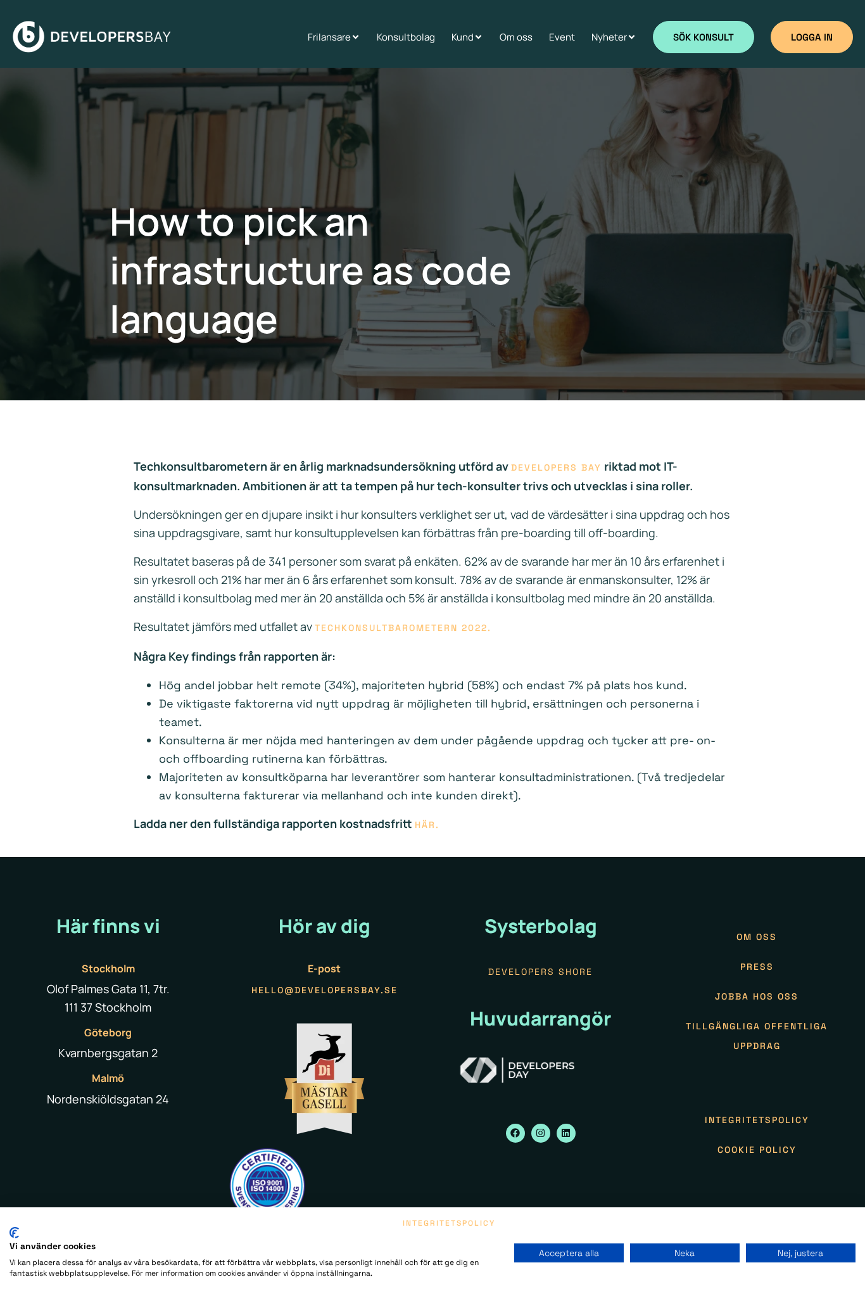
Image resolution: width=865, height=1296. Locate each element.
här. (429, 824)
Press (757, 966)
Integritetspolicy (757, 1120)
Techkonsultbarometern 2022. (403, 627)
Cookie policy (757, 1149)
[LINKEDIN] (566, 1133)
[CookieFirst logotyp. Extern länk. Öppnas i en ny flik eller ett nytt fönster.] (14, 1232)
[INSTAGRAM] (540, 1133)
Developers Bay (556, 467)
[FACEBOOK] (515, 1133)
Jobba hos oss (757, 996)
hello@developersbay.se (324, 990)
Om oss (756, 937)
